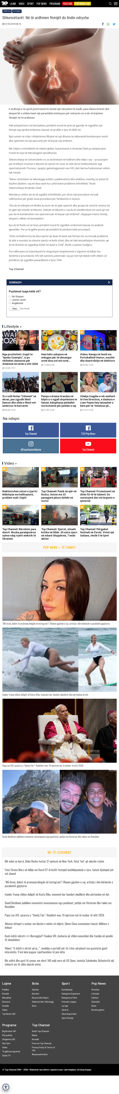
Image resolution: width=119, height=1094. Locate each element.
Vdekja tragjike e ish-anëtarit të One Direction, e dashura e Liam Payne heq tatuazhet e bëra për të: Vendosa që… (97, 403)
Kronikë (5, 994)
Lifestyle (7, 11)
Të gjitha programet (11, 1051)
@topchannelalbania (31, 449)
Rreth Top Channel (40, 1031)
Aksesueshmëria (39, 1054)
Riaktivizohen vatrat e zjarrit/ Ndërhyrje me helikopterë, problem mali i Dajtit (20, 494)
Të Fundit (17, 11)
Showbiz (95, 990)
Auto (34, 1006)
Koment (35, 994)
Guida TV (6, 1055)
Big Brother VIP (9, 1031)
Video (21, 3)
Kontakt (35, 1039)
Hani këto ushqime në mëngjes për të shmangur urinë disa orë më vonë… (56, 359)
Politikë (5, 990)
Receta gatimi (97, 1010)
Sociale (5, 1006)
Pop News (42, 3)
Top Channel (31, 433)
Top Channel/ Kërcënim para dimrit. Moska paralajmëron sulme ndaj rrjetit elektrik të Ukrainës (19, 534)
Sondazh (15, 282)
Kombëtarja (67, 990)
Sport (30, 3)
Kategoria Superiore (71, 994)
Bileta (34, 1035)
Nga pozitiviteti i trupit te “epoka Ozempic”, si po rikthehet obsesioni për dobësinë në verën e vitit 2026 (20, 361)
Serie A (65, 1010)
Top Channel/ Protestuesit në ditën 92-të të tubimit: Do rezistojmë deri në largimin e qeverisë (97, 496)
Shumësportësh (69, 1014)
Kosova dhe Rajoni (40, 998)
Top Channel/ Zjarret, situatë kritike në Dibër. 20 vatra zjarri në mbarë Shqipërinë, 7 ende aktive (59, 534)
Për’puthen (7, 1035)
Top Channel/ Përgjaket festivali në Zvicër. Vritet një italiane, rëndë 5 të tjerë (97, 532)
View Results (25, 308)
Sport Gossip (67, 1018)
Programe (54, 3)
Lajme (13, 3)
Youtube (67, 3)
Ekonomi (6, 1002)
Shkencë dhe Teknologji (43, 1002)
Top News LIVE (82, 3)
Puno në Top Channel (41, 1043)
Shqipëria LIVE (8, 1039)
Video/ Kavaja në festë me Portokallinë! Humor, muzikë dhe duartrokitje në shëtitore (97, 359)
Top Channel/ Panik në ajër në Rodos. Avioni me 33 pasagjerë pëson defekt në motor (58, 496)
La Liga (65, 1006)
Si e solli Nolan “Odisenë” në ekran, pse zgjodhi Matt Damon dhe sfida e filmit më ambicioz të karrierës (19, 403)
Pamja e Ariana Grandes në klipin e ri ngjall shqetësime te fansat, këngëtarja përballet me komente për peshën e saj (59, 403)
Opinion (35, 990)
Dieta (93, 1006)
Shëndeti (95, 1002)
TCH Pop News (88, 433)
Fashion (95, 998)
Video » (10, 463)
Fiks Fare (6, 1043)
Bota (35, 983)
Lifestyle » (13, 326)
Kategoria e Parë (69, 998)
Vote (14, 308)
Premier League (69, 1002)
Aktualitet (6, 998)
